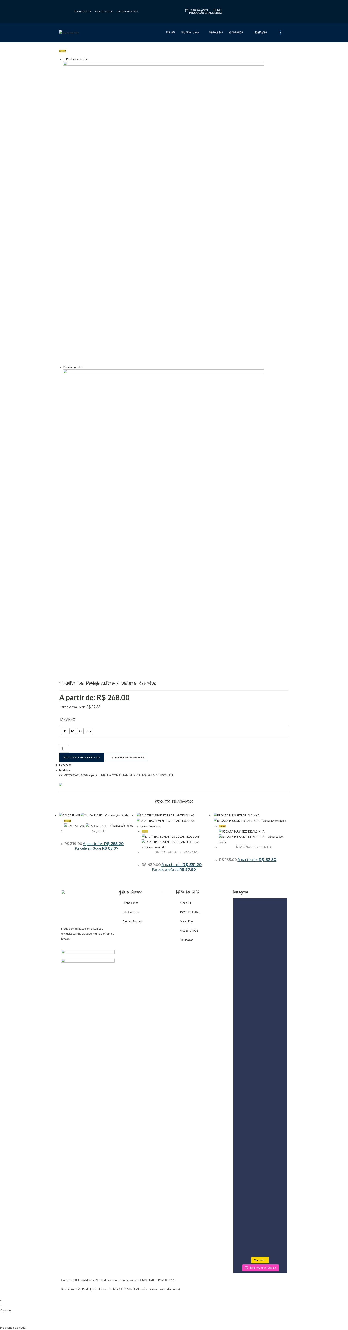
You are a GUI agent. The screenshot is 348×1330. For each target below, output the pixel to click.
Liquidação (186, 939)
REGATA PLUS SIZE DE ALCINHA (253, 847)
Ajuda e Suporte (127, 11)
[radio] (65, 731)
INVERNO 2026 (190, 912)
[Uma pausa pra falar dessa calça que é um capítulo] (278, 1164)
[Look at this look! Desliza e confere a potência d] (260, 1157)
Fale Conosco (104, 11)
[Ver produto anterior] (64, 59)
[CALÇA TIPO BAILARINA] (163, 212)
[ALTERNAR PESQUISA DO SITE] (288, 32)
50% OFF (186, 902)
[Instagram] (64, 17)
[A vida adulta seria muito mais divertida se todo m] (241, 997)
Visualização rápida (116, 815)
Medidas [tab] (64, 770)
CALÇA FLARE (99, 831)
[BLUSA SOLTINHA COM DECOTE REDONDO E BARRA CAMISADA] (163, 520)
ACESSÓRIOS (189, 930)
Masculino (186, 921)
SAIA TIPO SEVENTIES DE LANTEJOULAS (176, 852)
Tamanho (67, 719)
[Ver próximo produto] (86, 367)
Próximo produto (73, 367)
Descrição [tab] (65, 765)
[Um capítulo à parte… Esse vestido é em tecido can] (260, 959)
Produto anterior (76, 59)
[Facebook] (64, 5)
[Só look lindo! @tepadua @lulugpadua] (278, 911)
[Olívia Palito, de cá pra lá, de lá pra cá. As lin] (241, 1174)
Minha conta (82, 11)
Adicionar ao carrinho (81, 757)
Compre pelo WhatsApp (127, 757)
